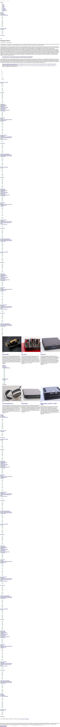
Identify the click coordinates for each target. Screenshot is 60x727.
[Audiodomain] (2, 14)
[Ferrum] (1, 252)
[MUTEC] (2, 13)
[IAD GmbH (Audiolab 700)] (4, 194)
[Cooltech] (2, 121)
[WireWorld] (2, 106)
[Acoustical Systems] (3, 304)
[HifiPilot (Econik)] (3, 120)
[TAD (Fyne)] (2, 109)
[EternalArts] (2, 220)
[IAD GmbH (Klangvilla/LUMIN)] (5, 137)
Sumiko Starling (5, 354)
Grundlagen (4, 9)
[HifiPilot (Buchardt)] (3, 105)
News (3, 5)
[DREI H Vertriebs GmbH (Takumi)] (6, 154)
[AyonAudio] (2, 143)
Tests (3, 7)
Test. (1, 38)
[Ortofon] (1, 12)
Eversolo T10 (43, 354)
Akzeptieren (2, 725)
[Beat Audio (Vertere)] (3, 139)
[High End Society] (3, 28)
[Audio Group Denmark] (4, 15)
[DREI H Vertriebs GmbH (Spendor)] (6, 155)
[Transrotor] (2, 29)
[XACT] (1, 118)
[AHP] (1, 138)
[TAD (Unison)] (2, 156)
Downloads (4, 8)
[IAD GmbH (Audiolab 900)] (4, 238)
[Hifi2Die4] (2, 92)
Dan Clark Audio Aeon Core (7, 403)
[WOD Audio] (2, 104)
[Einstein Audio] (3, 189)
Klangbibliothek (4, 10)
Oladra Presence (24, 403)
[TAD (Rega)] (2, 117)
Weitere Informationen (3, 726)
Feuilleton (3, 6)
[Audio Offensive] (3, 108)
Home (3, 4)
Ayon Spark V (24, 354)
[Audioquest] (2, 35)
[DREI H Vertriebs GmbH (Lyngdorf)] (6, 119)
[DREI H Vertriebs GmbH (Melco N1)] (6, 136)
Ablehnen (5, 725)
